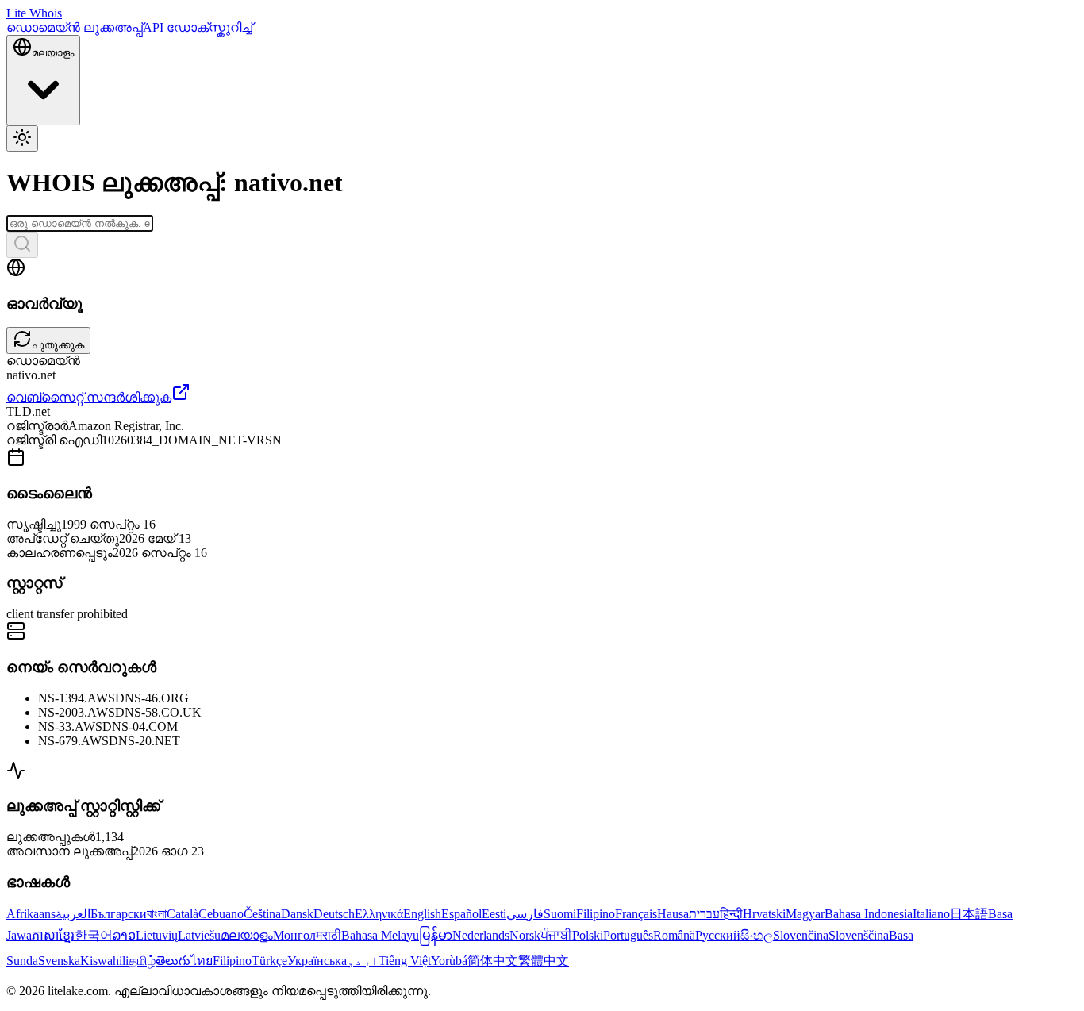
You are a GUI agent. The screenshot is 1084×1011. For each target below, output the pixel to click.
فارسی (525, 914)
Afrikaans (31, 914)
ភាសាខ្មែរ (53, 935)
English (422, 914)
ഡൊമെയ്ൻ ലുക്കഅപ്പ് (74, 27)
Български (118, 914)
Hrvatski (764, 914)
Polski (587, 935)
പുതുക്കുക (58, 345)
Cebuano (221, 914)
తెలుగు (173, 960)
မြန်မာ (435, 935)
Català (182, 914)
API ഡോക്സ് (186, 27)
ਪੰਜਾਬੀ (556, 935)
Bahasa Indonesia (869, 914)
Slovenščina (858, 935)
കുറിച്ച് (241, 27)
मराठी (328, 935)
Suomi (560, 914)
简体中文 (492, 960)
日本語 (969, 914)
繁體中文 (543, 960)
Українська (317, 960)
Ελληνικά (379, 914)
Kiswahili (104, 960)
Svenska (59, 960)
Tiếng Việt (405, 960)
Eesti (494, 914)
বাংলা (157, 914)
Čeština (262, 914)
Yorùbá (449, 960)
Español (461, 914)
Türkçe (269, 960)
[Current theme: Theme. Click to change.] (22, 138)
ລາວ (124, 935)
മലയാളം (247, 935)
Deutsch (334, 914)
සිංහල (756, 935)
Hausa (673, 914)
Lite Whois (34, 13)
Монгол (294, 935)
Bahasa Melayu (380, 935)
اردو (363, 960)
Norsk (524, 935)
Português (628, 935)
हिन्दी (731, 914)
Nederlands (480, 935)
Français (636, 914)
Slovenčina (800, 935)
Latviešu (199, 935)
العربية (73, 914)
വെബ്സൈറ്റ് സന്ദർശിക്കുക (88, 397)
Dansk (297, 914)
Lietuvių (157, 935)
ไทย (201, 960)
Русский (717, 935)
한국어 (94, 935)
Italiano (931, 914)
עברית (704, 914)
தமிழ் (142, 960)
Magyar (805, 914)
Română (674, 935)
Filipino (595, 914)
